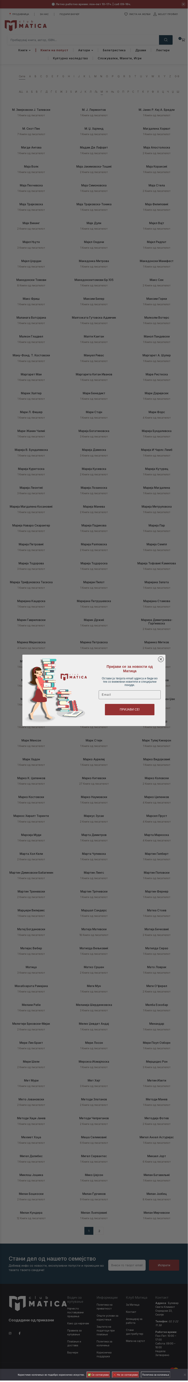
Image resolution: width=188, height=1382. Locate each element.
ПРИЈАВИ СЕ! (130, 709)
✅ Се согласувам (98, 1374)
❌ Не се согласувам (125, 1374)
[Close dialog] (161, 659)
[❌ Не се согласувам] (185, 1375)
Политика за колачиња (155, 1374)
